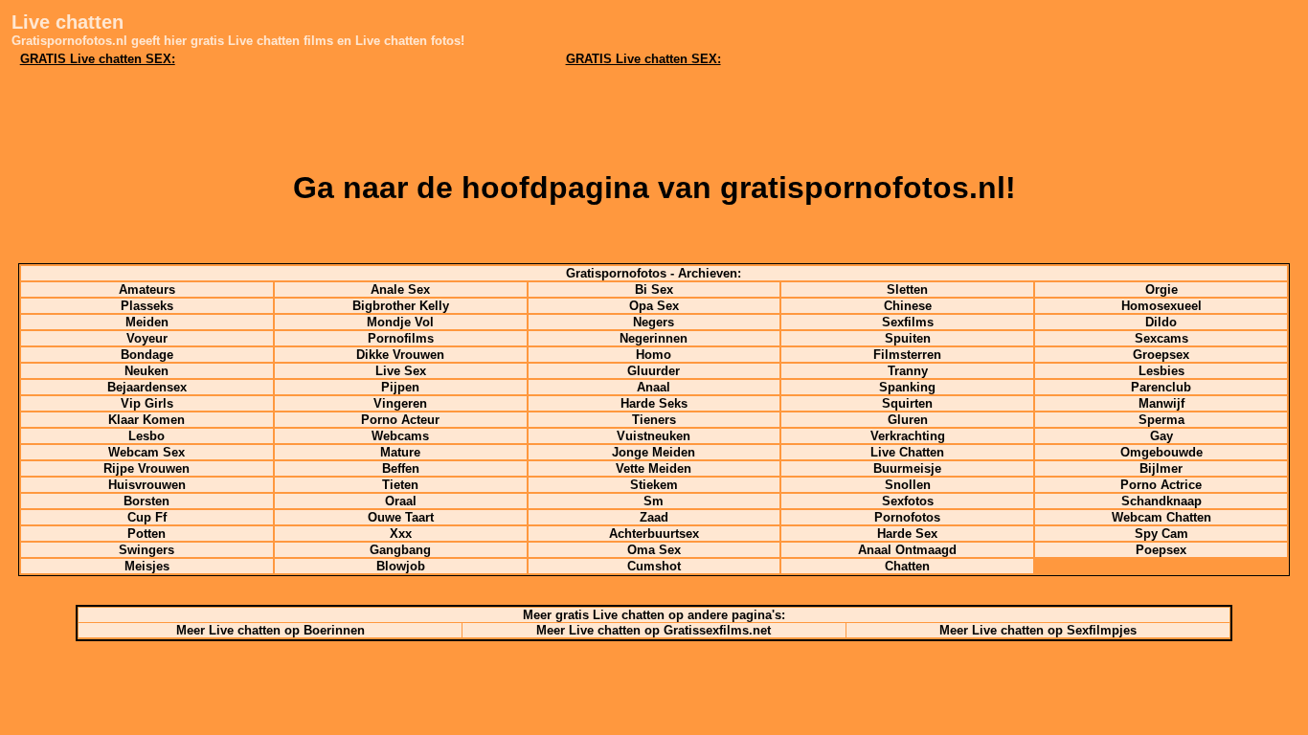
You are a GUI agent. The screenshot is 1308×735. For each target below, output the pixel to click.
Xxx (401, 533)
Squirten (907, 403)
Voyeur (147, 338)
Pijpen (400, 387)
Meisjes (146, 566)
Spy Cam (1161, 533)
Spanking (907, 387)
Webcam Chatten (1161, 517)
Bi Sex (654, 289)
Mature (400, 452)
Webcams (400, 436)
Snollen (908, 485)
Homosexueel (1161, 306)
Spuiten (908, 338)
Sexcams (1161, 338)
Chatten (907, 566)
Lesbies (1161, 371)
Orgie (1161, 289)
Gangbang (400, 550)
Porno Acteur (400, 419)
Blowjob (400, 566)
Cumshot (654, 566)
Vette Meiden (653, 468)
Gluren (908, 419)
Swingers (146, 550)
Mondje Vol (400, 322)
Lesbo (146, 436)
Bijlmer (1161, 468)
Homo (653, 354)
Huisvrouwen (147, 485)
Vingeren (400, 403)
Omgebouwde (1161, 452)
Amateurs (147, 289)
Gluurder (653, 371)
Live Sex (400, 371)
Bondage (147, 354)
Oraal (401, 501)
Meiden (147, 322)
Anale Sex (400, 289)
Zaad (654, 517)
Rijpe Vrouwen (146, 468)
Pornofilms (401, 338)
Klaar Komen (146, 419)
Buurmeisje (907, 468)
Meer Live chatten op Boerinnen (270, 630)
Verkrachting (907, 436)
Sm (653, 501)
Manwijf (1161, 403)
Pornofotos (907, 517)
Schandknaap (1161, 501)
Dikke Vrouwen (400, 354)
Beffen (400, 468)
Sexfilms (908, 322)
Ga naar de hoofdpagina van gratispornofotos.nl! (654, 187)
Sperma (1161, 419)
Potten (146, 533)
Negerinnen (654, 338)
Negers (653, 322)
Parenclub (1161, 387)
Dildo (1161, 322)
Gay (1161, 436)
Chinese (908, 306)
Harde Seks (654, 403)
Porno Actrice (1161, 485)
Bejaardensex (147, 387)
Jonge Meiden (653, 452)
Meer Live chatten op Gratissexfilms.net (653, 630)
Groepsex (1161, 354)
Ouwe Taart (401, 517)
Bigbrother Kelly (400, 306)
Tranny (908, 371)
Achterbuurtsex (654, 533)
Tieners (654, 419)
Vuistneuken (653, 436)
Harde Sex (907, 533)
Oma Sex (654, 550)
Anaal (653, 387)
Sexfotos (908, 501)
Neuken (146, 371)
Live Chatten (907, 452)
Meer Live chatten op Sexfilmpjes (1038, 630)
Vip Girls (147, 403)
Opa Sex (654, 306)
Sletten (907, 289)
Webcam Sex (146, 452)
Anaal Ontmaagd (907, 550)
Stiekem (654, 485)
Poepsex (1161, 550)
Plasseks (147, 306)
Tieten (400, 485)
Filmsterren (907, 354)
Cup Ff (147, 517)
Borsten (146, 501)
